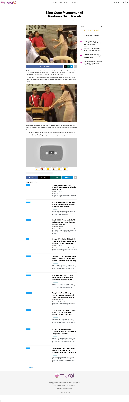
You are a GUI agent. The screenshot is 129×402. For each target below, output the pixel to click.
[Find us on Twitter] (121, 2)
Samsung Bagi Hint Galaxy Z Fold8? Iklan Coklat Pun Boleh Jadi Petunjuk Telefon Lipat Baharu (64, 312)
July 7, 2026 (59, 245)
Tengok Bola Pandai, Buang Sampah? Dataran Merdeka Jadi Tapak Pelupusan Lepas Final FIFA (63, 295)
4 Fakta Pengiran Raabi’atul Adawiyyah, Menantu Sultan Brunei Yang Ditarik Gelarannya (64, 331)
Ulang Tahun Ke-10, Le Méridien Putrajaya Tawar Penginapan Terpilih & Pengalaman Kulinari (93, 56)
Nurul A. (55, 191)
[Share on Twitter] (65, 66)
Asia (27, 238)
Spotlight (54, 2)
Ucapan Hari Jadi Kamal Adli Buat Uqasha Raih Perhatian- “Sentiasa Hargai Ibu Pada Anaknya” (63, 205)
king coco (44, 173)
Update (60, 2)
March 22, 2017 (64, 20)
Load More (31, 367)
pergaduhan (50, 173)
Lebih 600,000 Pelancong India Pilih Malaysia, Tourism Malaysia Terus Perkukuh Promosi (64, 222)
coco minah (37, 173)
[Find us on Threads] (116, 2)
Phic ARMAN (58, 20)
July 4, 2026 (59, 191)
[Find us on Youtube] (123, 2)
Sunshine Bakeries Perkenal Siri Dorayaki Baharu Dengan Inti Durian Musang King (64, 187)
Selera (28, 184)
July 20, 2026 (61, 299)
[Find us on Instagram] (114, 2)
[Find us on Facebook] (59, 392)
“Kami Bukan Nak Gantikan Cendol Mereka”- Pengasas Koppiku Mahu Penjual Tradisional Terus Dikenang (64, 259)
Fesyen (28, 348)
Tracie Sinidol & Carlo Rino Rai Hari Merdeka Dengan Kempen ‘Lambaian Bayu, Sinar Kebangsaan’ (64, 351)
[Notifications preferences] (0, 401)
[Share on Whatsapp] (68, 66)
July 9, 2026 (61, 226)
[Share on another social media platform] (75, 66)
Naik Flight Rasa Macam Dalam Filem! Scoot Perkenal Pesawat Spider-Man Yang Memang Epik (62, 278)
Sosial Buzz (67, 2)
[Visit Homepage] (9, 2)
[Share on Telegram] (71, 66)
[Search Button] (127, 2)
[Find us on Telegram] (118, 2)
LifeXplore (75, 2)
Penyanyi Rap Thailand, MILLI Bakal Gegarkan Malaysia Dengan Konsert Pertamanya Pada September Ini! (64, 241)
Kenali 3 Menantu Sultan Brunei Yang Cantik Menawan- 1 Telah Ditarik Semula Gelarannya (93, 63)
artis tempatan (30, 173)
